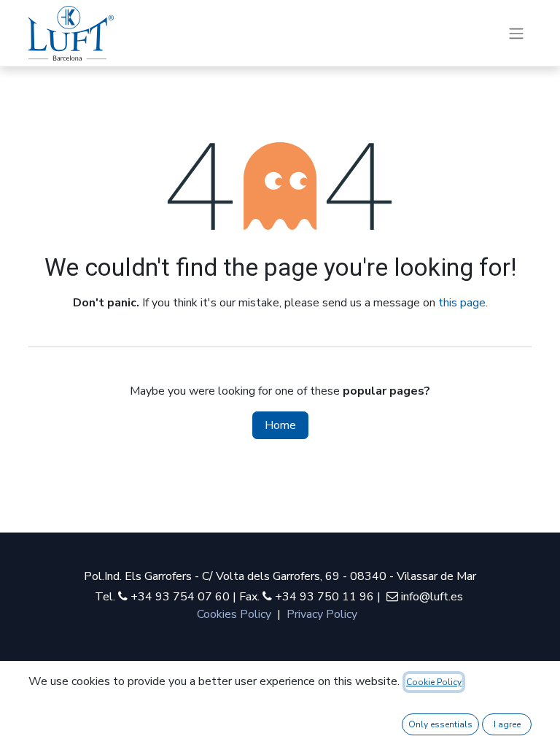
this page (462, 303)
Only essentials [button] (440, 724)
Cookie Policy (434, 682)
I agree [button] (507, 724)
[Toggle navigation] (516, 33)
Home (280, 425)
